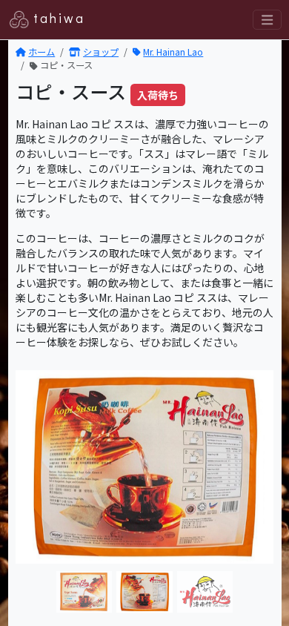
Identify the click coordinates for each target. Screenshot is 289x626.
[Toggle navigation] (267, 20)
